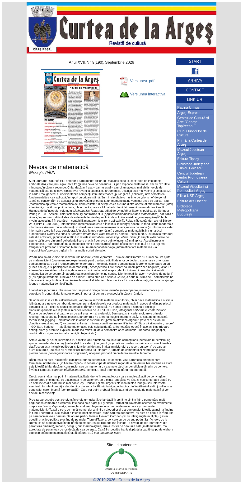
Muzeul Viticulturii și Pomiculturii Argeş (192, 188)
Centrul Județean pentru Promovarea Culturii (192, 177)
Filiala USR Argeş (191, 196)
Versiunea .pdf (142, 81)
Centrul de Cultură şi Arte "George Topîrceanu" (193, 122)
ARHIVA (195, 81)
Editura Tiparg (188, 159)
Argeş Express (189, 113)
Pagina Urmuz (188, 107)
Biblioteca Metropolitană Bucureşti (187, 210)
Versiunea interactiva (147, 94)
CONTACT (195, 90)
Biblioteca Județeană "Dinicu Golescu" (193, 166)
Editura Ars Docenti (192, 201)
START (195, 61)
